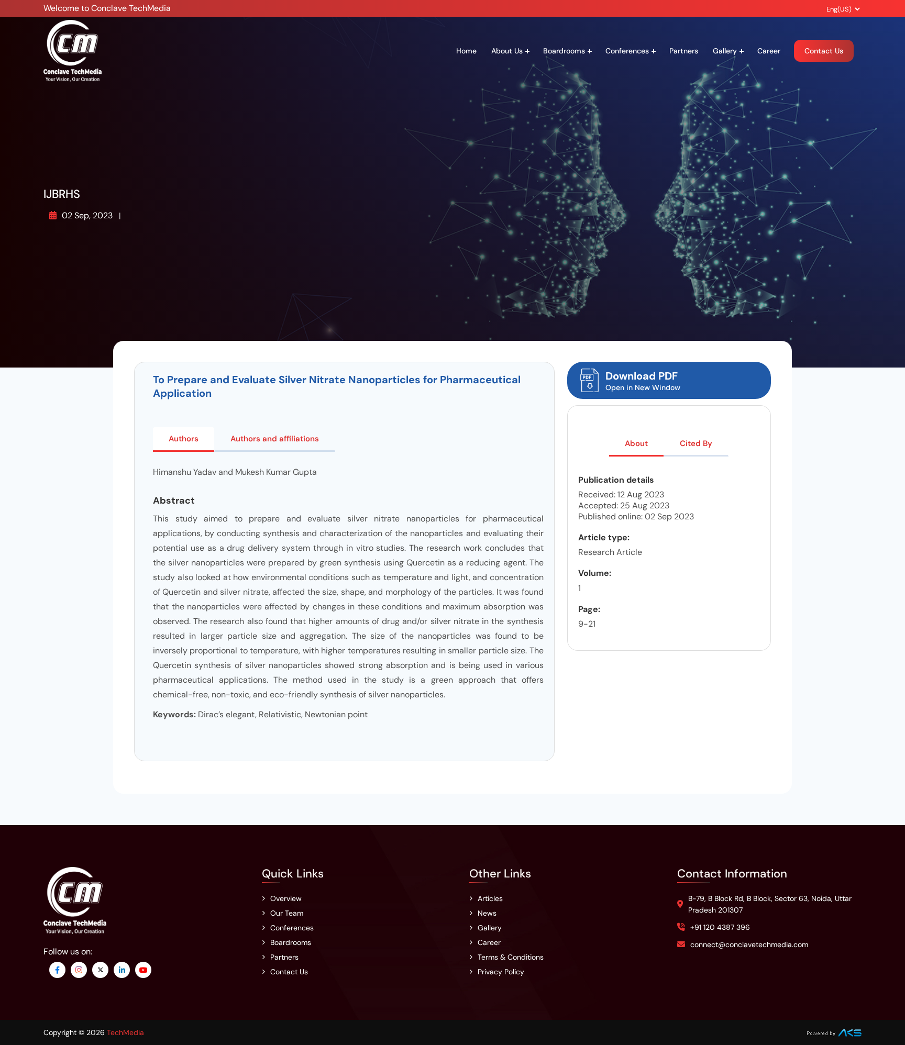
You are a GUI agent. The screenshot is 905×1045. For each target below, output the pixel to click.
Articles (490, 898)
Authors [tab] (183, 438)
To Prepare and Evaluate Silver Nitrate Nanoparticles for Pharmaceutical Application (337, 386)
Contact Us (823, 50)
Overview (286, 898)
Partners (683, 50)
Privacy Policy (501, 971)
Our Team (286, 913)
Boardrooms (564, 50)
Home (466, 50)
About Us (507, 50)
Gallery (725, 50)
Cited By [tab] (696, 443)
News (487, 913)
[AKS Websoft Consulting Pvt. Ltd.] (834, 1032)
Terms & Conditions (511, 957)
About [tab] (636, 443)
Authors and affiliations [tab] (274, 438)
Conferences (627, 50)
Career (768, 50)
